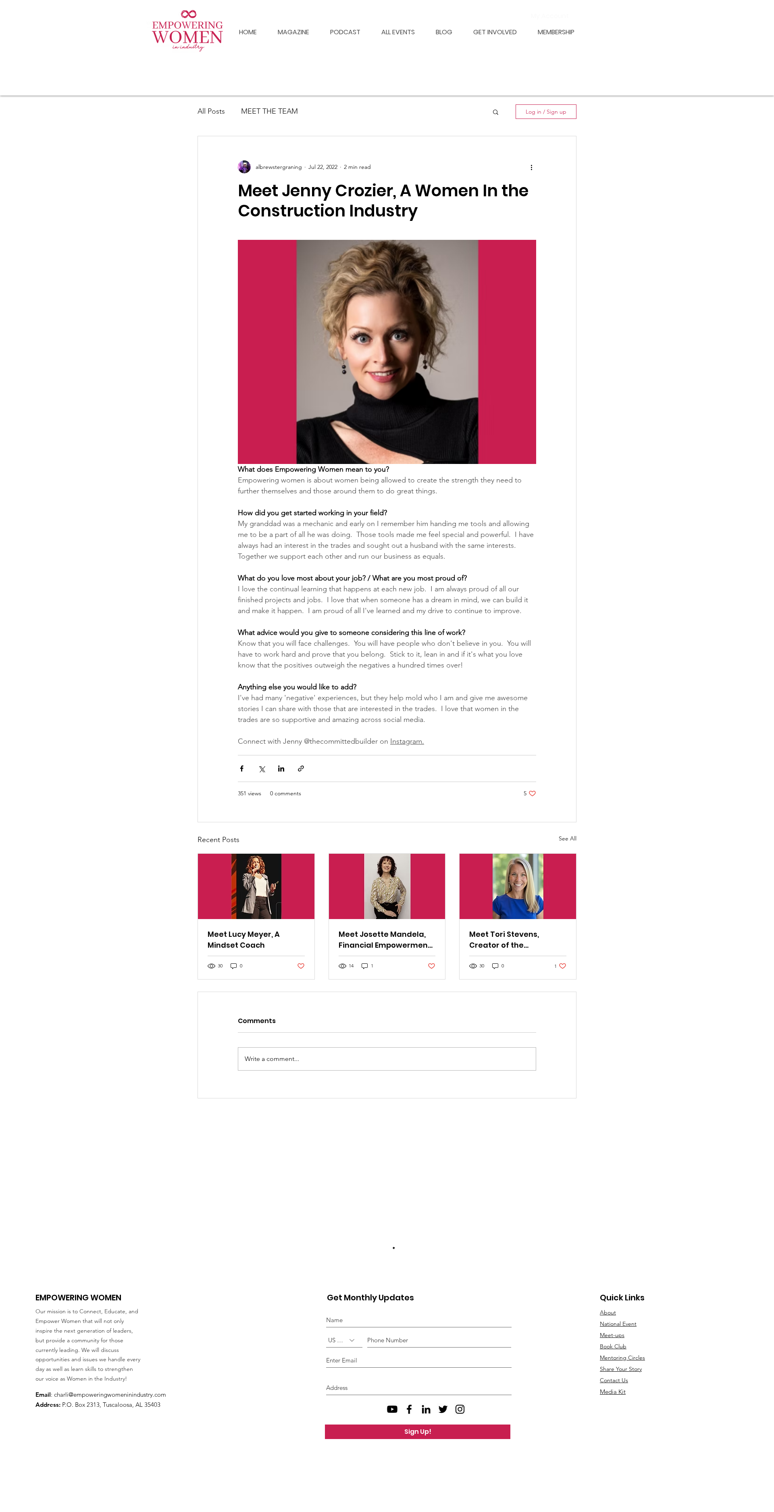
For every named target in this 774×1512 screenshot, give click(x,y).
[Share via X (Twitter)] (261, 768)
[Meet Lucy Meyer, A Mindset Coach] (256, 886)
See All (567, 838)
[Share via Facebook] (242, 768)
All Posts (211, 111)
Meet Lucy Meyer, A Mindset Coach (244, 939)
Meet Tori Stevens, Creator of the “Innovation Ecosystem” (514, 939)
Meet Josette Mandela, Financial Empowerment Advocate (385, 939)
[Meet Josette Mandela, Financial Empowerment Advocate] (387, 886)
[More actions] (531, 167)
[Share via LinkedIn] (281, 768)
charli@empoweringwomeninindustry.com (110, 1441)
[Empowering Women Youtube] (392, 1456)
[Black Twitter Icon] (443, 1456)
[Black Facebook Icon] (409, 1456)
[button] (551, 32)
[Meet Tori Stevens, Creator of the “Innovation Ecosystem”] (518, 886)
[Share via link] (301, 768)
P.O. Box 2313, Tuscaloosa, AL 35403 (111, 1451)
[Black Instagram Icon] (460, 1456)
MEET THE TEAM (269, 111)
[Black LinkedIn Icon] (426, 1456)
